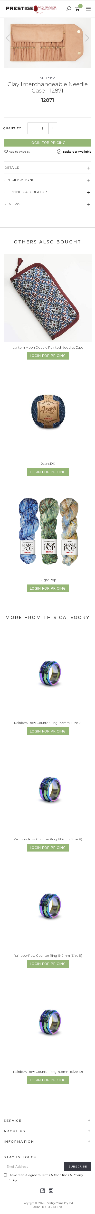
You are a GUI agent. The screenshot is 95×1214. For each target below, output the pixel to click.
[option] (47, 43)
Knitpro (47, 77)
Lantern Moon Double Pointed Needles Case (48, 347)
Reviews (12, 204)
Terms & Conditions (55, 1175)
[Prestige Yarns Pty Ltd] (32, 9)
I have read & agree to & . (46, 1177)
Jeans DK (48, 463)
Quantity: (12, 128)
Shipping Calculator (25, 192)
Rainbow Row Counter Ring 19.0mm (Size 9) (48, 955)
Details (11, 167)
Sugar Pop (47, 580)
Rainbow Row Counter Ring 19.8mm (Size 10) (48, 1072)
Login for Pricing (48, 142)
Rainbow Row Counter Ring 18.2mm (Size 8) (48, 839)
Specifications (19, 180)
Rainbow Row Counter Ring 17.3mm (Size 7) (48, 723)
